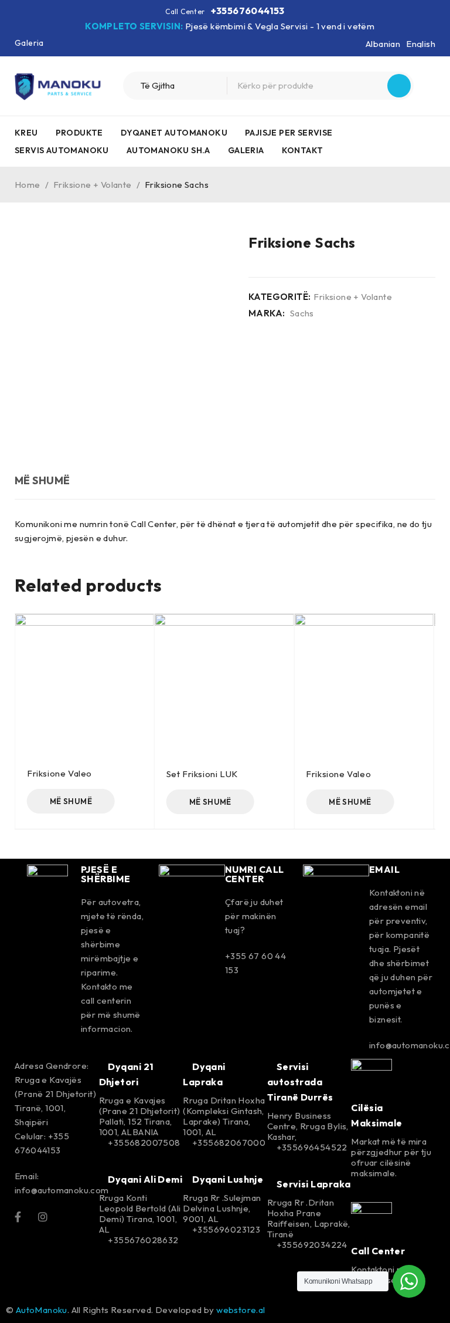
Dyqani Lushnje (226, 1179)
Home (27, 184)
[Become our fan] (18, 1216)
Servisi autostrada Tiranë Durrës (300, 1082)
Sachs (302, 313)
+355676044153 (248, 10)
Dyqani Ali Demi (144, 1179)
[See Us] (42, 1216)
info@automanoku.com (62, 1190)
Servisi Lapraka (312, 1184)
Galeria (29, 43)
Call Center (378, 1251)
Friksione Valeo (59, 773)
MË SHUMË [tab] (42, 480)
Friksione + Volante (92, 184)
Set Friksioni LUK (202, 773)
